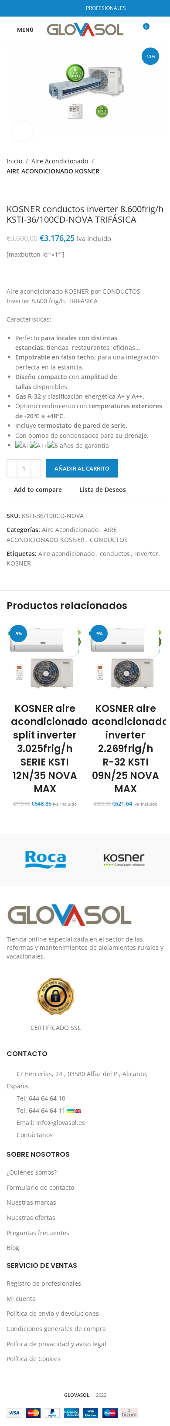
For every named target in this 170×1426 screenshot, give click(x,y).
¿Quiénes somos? (32, 1172)
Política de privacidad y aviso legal (56, 1343)
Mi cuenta (21, 1298)
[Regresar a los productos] (22, 190)
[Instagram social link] (60, 8)
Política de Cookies (34, 1359)
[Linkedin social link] (71, 8)
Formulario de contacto (40, 1187)
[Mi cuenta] (160, 29)
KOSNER (19, 563)
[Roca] (46, 860)
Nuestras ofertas (31, 1217)
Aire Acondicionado (59, 161)
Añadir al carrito (81, 468)
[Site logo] (85, 29)
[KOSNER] (124, 860)
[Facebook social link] (49, 8)
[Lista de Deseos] (70, 633)
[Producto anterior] (12, 190)
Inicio (14, 161)
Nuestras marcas (31, 1202)
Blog (13, 1247)
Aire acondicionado (66, 553)
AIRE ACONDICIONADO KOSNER (53, 171)
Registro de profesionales (44, 1283)
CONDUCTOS (109, 539)
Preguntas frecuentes (38, 1232)
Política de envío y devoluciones (53, 1313)
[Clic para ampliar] (23, 131)
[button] (70, 649)
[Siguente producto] (32, 190)
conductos (115, 553)
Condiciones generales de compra (56, 1328)
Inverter (146, 553)
